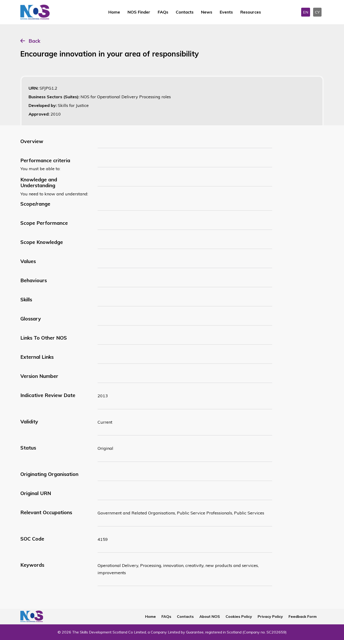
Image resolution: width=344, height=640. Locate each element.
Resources (250, 12)
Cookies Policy (239, 616)
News (206, 12)
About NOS (209, 616)
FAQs (163, 12)
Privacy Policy (270, 616)
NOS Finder (139, 12)
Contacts (185, 12)
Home (114, 12)
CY (317, 12)
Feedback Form (303, 616)
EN (305, 12)
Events (226, 12)
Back (34, 41)
